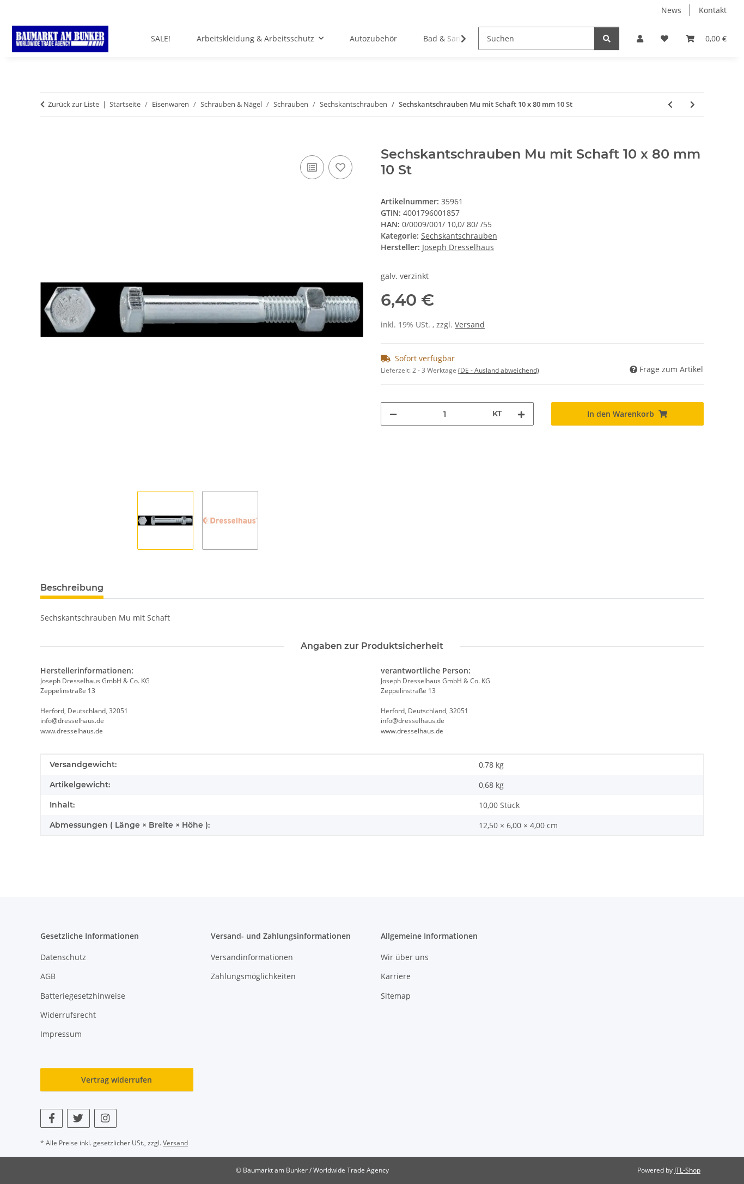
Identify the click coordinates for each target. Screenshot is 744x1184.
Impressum (61, 1034)
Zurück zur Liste (73, 104)
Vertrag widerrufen (116, 1079)
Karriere (396, 976)
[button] (640, 38)
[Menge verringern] (393, 414)
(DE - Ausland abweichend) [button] (498, 370)
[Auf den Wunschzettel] (340, 167)
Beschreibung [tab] (71, 587)
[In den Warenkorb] (49, 141)
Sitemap (396, 996)
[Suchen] (606, 38)
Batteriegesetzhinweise (82, 996)
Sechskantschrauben (459, 235)
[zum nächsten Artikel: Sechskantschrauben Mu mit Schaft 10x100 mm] (692, 104)
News (671, 10)
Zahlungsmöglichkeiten (253, 976)
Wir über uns (405, 957)
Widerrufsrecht (68, 1015)
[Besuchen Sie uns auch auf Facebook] (51, 1118)
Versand (470, 324)
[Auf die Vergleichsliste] (312, 167)
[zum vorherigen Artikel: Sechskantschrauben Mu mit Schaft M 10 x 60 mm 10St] (670, 104)
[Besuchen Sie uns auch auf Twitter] (78, 1118)
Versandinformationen (252, 957)
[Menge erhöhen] (521, 414)
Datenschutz (63, 957)
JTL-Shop (687, 1170)
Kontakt (713, 10)
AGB (48, 976)
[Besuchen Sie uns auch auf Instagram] (105, 1118)
